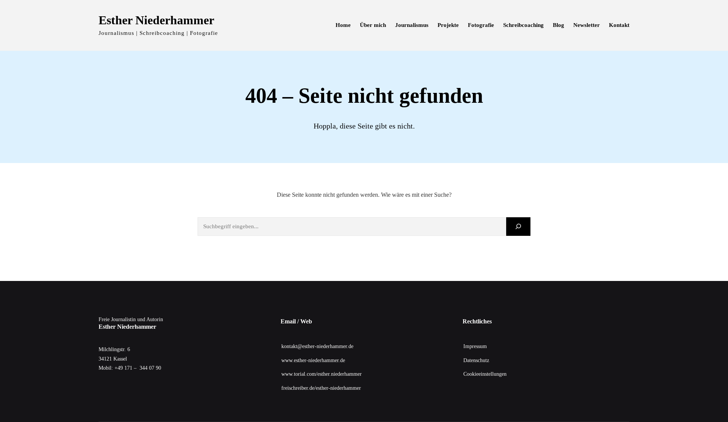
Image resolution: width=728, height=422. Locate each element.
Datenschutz (476, 360)
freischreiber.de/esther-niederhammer (321, 388)
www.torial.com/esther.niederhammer (321, 374)
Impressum (475, 346)
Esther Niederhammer (156, 20)
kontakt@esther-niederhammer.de (317, 346)
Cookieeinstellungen (485, 374)
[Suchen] (518, 226)
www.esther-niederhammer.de (313, 360)
